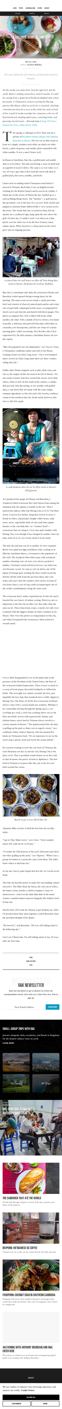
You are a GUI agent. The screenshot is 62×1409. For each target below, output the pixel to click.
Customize (16, 1404)
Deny (45, 1404)
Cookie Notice (28, 1390)
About (31, 1378)
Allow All (31, 1397)
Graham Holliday (34, 65)
